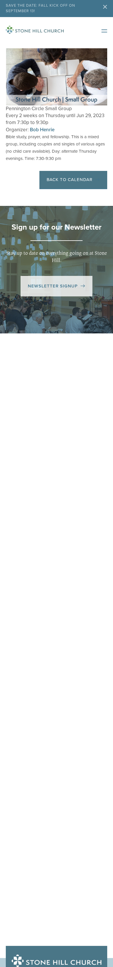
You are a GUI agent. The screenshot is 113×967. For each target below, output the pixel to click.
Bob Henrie (42, 130)
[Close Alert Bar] (105, 7)
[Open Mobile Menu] (101, 30)
